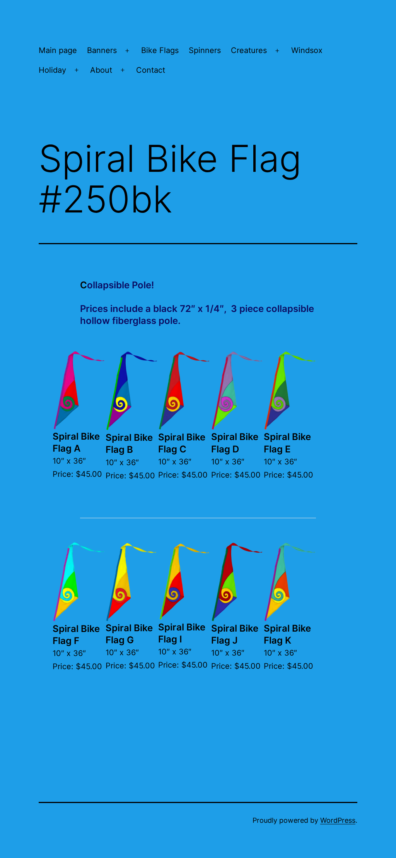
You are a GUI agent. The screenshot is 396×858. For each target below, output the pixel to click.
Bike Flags (160, 50)
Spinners (205, 50)
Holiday (52, 70)
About (101, 70)
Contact (150, 70)
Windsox (307, 50)
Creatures (249, 50)
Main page (58, 50)
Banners (102, 50)
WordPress (337, 820)
